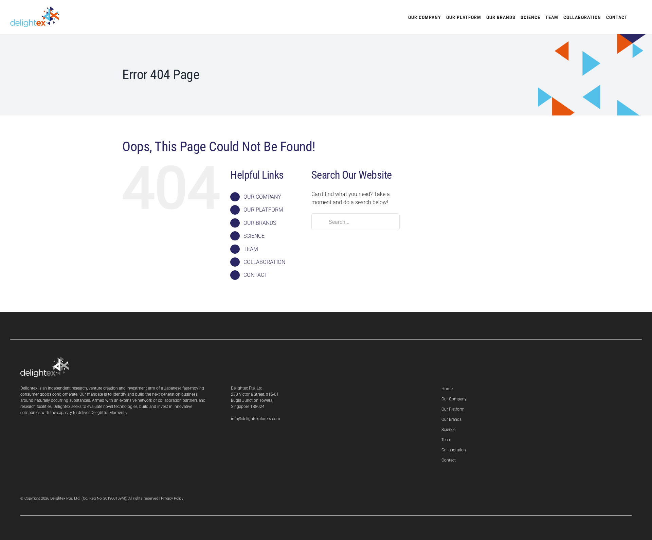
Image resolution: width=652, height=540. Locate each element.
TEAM (250, 249)
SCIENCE (254, 236)
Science (448, 429)
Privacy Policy (172, 498)
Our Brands (451, 419)
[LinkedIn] (233, 436)
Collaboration (453, 450)
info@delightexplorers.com (255, 418)
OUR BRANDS (259, 223)
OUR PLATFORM (263, 209)
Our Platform (453, 409)
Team (446, 439)
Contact (448, 460)
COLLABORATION (264, 262)
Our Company (454, 399)
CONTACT (255, 275)
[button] (635, 17)
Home (447, 388)
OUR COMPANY (262, 197)
